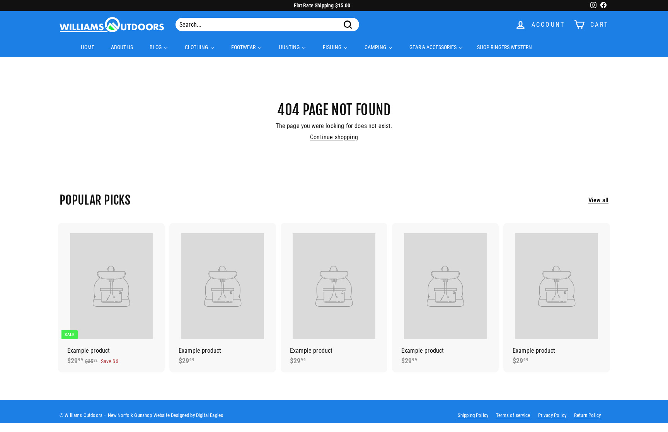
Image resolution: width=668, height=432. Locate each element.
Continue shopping (334, 137)
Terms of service (513, 415)
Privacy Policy (552, 415)
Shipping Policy (473, 415)
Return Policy (587, 415)
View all (598, 200)
